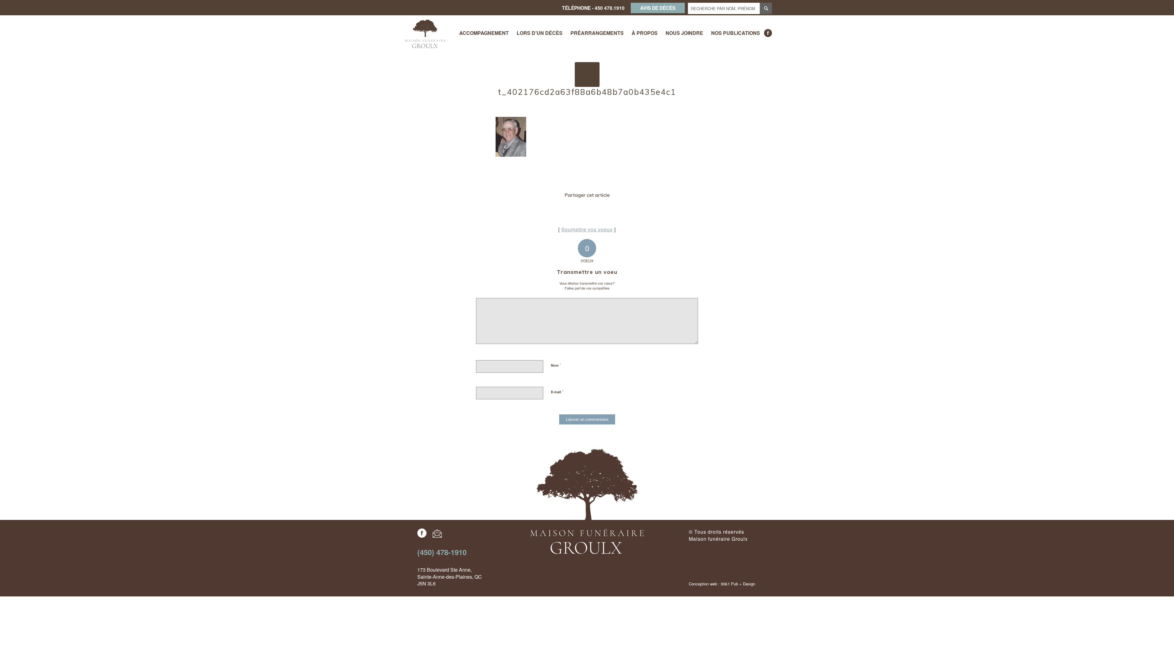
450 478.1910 (610, 7)
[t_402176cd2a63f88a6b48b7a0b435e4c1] (587, 74)
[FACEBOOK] (768, 33)
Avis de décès (657, 7)
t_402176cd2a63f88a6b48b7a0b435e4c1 (587, 92)
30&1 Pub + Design (738, 584)
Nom (556, 365)
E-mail (557, 391)
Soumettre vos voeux (587, 229)
